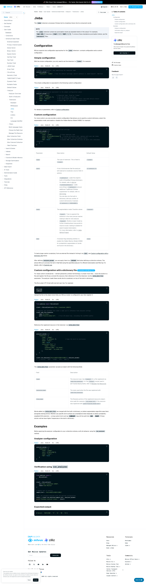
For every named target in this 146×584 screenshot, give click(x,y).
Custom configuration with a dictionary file (125, 23)
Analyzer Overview (15, 93)
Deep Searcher (110, 573)
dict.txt (74, 182)
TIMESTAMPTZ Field (13, 78)
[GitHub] (29, 564)
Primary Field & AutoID (14, 45)
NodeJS (47, 66)
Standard (13, 103)
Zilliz (53, 544)
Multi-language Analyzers (15, 127)
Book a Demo (123, 7)
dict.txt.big (62, 194)
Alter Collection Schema (14, 139)
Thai (11, 112)
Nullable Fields (12, 84)
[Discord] (38, 564)
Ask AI (138, 580)
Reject (29, 580)
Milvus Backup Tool (112, 566)
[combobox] (105, 7)
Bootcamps (128, 540)
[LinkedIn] (43, 564)
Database (8, 33)
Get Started (123, 53)
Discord (127, 561)
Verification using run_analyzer (122, 30)
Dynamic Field (11, 81)
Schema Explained (13, 42)
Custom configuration (62, 109)
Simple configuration (120, 19)
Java (41, 66)
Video (126, 545)
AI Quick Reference (112, 550)
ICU (11, 118)
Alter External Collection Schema (14, 142)
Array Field (10, 69)
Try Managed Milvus (135, 7)
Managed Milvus (111, 545)
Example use (48, 265)
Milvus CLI (109, 561)
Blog (54, 7)
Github (127, 564)
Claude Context (111, 575)
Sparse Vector (11, 54)
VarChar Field (11, 57)
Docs (34, 7)
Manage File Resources (15, 133)
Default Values (11, 87)
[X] (34, 564)
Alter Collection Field (13, 136)
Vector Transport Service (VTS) (111, 570)
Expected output (119, 32)
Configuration (116, 17)
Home (6, 17)
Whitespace (14, 106)
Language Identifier (16, 121)
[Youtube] (47, 564)
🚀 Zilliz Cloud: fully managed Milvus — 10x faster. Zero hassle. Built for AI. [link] (67, 2)
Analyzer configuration (120, 28)
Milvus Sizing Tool (112, 564)
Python (36, 66)
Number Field (11, 63)
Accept (35, 580)
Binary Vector (11, 51)
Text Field (10, 60)
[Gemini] (41, 572)
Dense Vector (11, 48)
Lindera (12, 115)
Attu (107, 559)
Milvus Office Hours (131, 559)
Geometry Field (12, 75)
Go (53, 66)
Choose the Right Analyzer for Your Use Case (15, 130)
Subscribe (55, 555)
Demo (126, 543)
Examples (115, 26)
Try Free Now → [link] (97, 2)
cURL (57, 66)
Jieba (12, 109)
